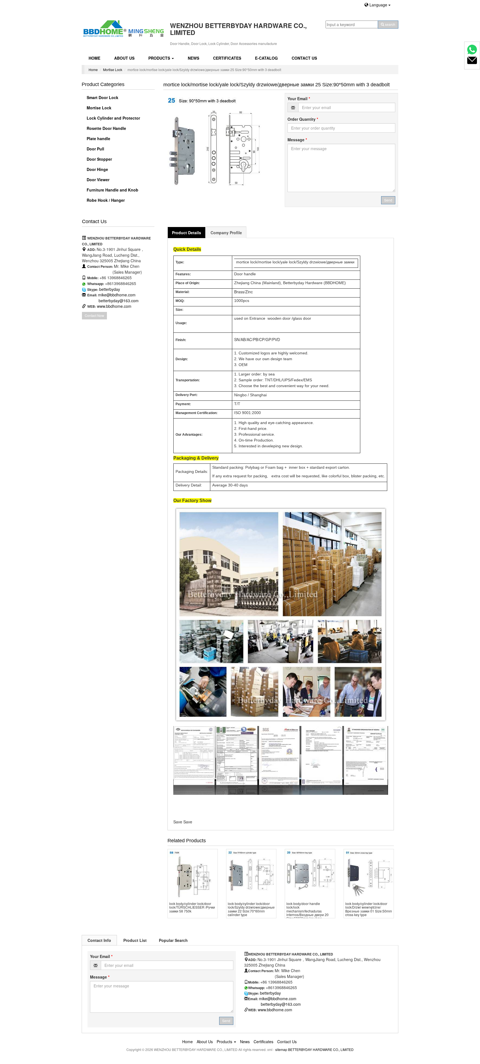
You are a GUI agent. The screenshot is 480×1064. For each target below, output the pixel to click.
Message (297, 139)
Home (94, 58)
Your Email (299, 98)
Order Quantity (303, 119)
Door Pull (95, 149)
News (193, 58)
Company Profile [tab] (226, 232)
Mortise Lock (112, 69)
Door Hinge (97, 169)
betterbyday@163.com (119, 300)
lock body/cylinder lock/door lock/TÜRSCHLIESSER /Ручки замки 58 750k (192, 907)
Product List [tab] (135, 940)
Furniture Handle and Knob (112, 190)
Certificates (227, 58)
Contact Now (94, 315)
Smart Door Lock (102, 97)
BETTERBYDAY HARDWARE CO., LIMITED (321, 1049)
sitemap (281, 1049)
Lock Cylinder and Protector (113, 118)
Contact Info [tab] (99, 940)
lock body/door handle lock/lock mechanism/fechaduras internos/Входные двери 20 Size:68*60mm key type (307, 911)
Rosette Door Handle (106, 128)
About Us (124, 58)
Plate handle (98, 138)
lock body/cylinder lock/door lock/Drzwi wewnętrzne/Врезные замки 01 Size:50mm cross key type (368, 909)
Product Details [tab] (186, 232)
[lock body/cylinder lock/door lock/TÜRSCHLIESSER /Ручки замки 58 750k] (193, 874)
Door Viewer (97, 179)
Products (159, 58)
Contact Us (304, 58)
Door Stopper (99, 159)
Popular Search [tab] (173, 940)
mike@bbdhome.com (117, 294)
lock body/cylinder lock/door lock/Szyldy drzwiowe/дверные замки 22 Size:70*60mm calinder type (251, 909)
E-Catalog (266, 58)
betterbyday (109, 289)
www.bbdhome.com (114, 306)
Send (388, 200)
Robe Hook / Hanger (105, 200)
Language (378, 4)
